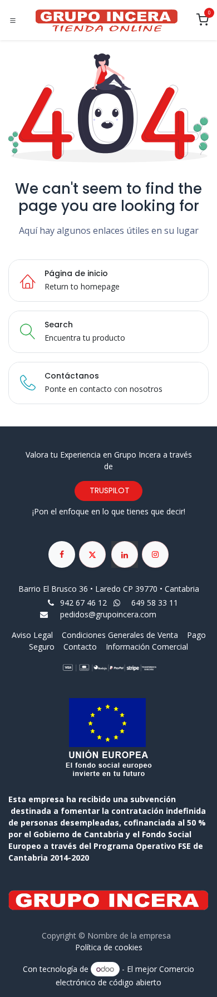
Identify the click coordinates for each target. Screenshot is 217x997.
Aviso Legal (33, 635)
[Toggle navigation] (12, 20)
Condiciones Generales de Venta (120, 635)
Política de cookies (108, 947)
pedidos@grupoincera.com (108, 614)
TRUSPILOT (108, 490)
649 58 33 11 (155, 602)
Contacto (80, 646)
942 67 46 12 (83, 602)
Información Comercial (147, 646)
